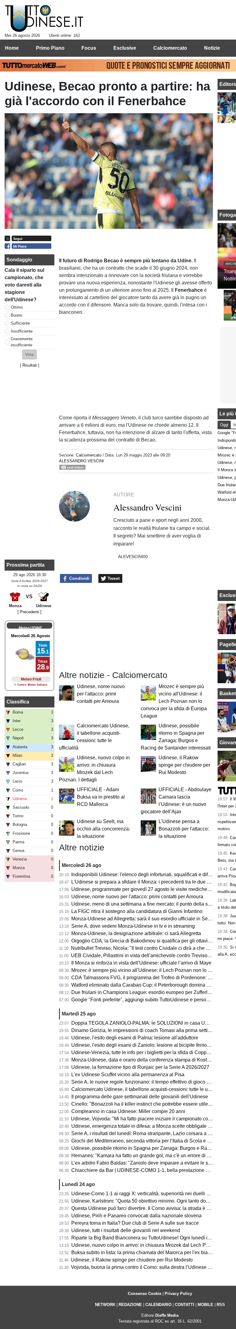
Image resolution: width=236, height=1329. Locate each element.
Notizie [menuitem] (212, 48)
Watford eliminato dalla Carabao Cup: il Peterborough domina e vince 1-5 (150, 985)
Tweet (113, 578)
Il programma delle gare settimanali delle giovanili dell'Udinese (139, 1096)
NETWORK (105, 1304)
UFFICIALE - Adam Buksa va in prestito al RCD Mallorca (101, 797)
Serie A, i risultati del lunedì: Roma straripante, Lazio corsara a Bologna (148, 1133)
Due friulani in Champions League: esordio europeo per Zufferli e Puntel (149, 992)
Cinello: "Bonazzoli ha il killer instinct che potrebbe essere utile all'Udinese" (153, 1104)
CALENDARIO (158, 1304)
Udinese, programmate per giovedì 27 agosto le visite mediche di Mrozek (150, 889)
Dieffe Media (167, 1315)
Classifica (17, 701)
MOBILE (205, 1304)
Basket (227, 693)
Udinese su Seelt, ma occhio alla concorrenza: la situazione (103, 829)
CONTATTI (184, 1304)
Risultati (29, 365)
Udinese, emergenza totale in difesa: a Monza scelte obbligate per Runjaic (152, 1126)
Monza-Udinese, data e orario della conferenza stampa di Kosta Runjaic (149, 1059)
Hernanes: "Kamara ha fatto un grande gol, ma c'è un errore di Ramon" (148, 1155)
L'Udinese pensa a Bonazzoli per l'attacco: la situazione (184, 829)
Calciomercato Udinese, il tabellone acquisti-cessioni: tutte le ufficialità (147, 1089)
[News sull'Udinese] (44, 19)
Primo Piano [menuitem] (50, 48)
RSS (221, 1304)
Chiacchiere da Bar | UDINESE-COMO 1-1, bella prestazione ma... (143, 1170)
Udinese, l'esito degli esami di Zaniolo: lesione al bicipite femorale (143, 1045)
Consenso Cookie (144, 1293)
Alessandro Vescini (81, 461)
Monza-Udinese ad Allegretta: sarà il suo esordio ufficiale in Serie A (144, 918)
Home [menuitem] (12, 48)
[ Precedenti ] (29, 612)
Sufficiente (20, 323)
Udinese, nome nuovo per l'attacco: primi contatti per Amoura (101, 694)
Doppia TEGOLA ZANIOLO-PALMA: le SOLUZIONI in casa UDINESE (147, 1023)
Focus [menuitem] (88, 48)
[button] (29, 354)
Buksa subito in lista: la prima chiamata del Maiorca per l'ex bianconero (148, 1252)
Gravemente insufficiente (22, 342)
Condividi (78, 578)
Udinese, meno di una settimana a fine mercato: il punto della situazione (149, 904)
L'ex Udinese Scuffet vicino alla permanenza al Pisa (127, 1074)
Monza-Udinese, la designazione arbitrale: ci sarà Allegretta (136, 933)
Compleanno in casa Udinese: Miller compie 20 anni (128, 1111)
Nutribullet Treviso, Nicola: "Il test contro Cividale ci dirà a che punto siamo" (152, 948)
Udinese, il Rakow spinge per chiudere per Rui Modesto (184, 765)
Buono (16, 315)
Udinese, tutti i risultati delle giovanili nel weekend (125, 1230)
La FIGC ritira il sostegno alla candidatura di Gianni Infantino (137, 911)
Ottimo (17, 307)
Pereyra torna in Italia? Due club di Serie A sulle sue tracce (135, 1223)
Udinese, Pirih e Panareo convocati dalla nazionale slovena (136, 1215)
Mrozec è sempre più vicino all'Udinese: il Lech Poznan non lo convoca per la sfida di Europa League (174, 701)
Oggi (224, 424)
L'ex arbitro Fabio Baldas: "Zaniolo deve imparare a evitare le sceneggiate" (152, 1162)
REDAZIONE (130, 1304)
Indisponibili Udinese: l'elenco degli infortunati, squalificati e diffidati (144, 874)
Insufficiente (22, 331)
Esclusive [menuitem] (124, 48)
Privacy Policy (178, 1293)
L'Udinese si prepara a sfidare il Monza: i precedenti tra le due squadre (148, 881)
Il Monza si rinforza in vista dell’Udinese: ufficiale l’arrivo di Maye (141, 962)
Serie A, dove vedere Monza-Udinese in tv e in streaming (133, 926)
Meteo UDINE (30, 628)
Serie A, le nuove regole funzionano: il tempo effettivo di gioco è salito (146, 1081)
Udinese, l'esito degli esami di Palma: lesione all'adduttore (134, 1037)
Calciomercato (88, 455)
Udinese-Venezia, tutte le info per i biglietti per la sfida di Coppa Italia (146, 1052)
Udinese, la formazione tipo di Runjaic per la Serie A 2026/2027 (140, 1067)
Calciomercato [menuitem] (170, 48)
